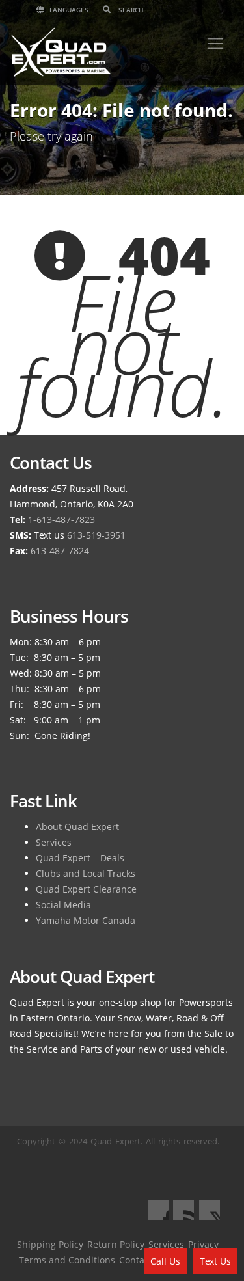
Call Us (165, 1261)
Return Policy (115, 1244)
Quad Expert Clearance (86, 889)
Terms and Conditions (67, 1260)
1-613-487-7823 (61, 519)
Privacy (203, 1244)
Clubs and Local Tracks (85, 873)
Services (54, 842)
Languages (67, 9)
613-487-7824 (60, 551)
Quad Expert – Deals (80, 858)
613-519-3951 (96, 535)
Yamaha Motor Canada (85, 920)
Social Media (63, 904)
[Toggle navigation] (215, 44)
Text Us (215, 1261)
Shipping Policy (50, 1244)
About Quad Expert (77, 826)
